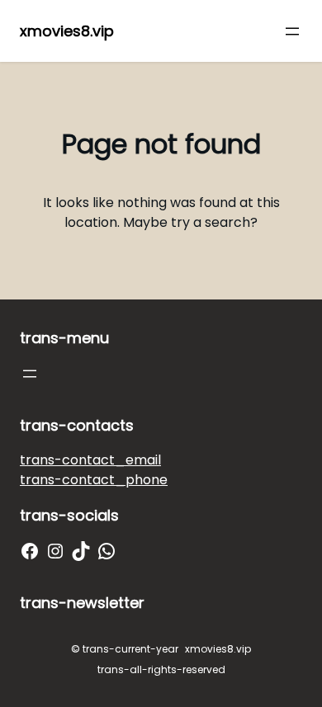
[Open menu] (292, 31)
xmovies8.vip (67, 31)
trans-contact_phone (94, 479)
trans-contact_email (90, 459)
